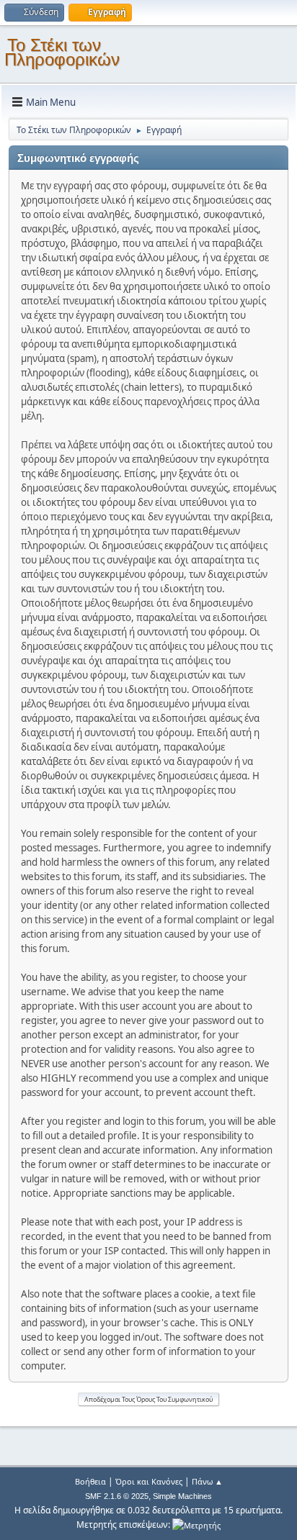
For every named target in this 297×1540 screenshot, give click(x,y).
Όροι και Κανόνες (148, 1481)
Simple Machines (182, 1496)
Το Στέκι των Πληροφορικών (62, 52)
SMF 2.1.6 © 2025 (116, 1496)
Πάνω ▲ (207, 1481)
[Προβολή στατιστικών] (196, 1524)
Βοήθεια (90, 1481)
